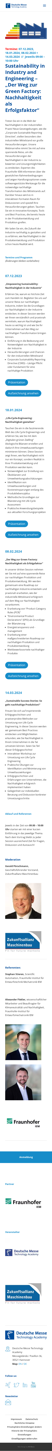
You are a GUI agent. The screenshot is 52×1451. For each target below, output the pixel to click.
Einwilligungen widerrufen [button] (24, 1438)
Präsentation (16, 382)
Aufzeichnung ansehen (23, 393)
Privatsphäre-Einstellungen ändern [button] (24, 1426)
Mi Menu (31, 1447)
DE (25, 1363)
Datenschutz (32, 1419)
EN (20, 1363)
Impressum (16, 1419)
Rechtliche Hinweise (24, 1423)
